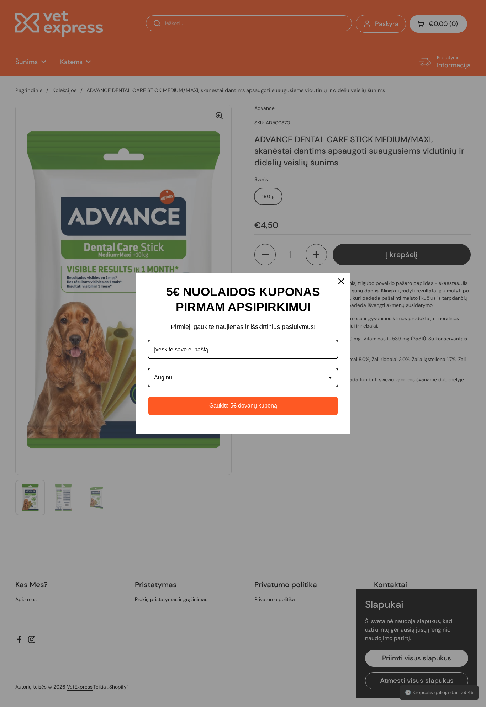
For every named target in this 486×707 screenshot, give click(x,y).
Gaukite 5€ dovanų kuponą (243, 406)
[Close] (341, 281)
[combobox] (243, 377)
